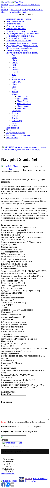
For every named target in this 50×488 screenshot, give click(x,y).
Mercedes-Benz (18, 79)
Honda (14, 67)
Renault (15, 91)
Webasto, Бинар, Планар (17, 50)
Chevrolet (16, 60)
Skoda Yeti (21, 108)
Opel (14, 87)
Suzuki (15, 116)
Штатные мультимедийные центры (27, 9)
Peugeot (15, 89)
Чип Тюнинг (12, 137)
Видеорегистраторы (15, 132)
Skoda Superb (23, 106)
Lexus (14, 123)
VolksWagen (17, 120)
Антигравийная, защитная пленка (21, 43)
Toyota (15, 118)
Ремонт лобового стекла (17, 38)
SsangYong (16, 111)
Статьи (36, 4)
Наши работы (21, 4)
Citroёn (15, 62)
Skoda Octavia (23, 96)
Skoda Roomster (24, 103)
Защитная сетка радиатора (18, 135)
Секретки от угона (14, 26)
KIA (14, 74)
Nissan (14, 84)
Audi (14, 55)
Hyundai (15, 72)
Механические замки (16, 28)
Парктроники (12, 128)
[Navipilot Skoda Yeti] (10, 168)
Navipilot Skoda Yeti (17, 12)
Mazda (14, 77)
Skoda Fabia (22, 99)
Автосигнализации (15, 21)
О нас (11, 4)
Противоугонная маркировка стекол (22, 33)
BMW (14, 57)
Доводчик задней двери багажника (22, 45)
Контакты (5, 7)
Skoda (3, 12)
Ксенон (9, 130)
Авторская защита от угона (18, 19)
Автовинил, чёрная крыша (18, 41)
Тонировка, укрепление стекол (20, 36)
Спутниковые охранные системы (21, 31)
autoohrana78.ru (8, 474)
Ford (14, 65)
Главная (4, 4)
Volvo (14, 125)
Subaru (15, 113)
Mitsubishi (16, 82)
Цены (30, 4)
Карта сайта (30, 481)
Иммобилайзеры (13, 24)
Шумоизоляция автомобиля (19, 48)
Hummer (15, 70)
